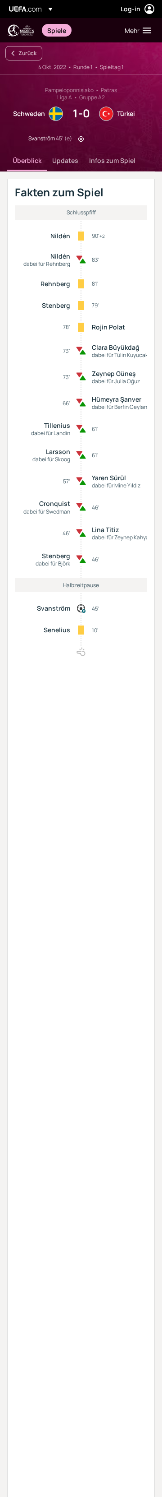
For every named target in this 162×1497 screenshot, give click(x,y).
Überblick (27, 160)
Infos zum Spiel (112, 160)
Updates (65, 160)
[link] (56, 30)
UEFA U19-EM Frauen (20, 30)
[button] (136, 30)
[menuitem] (78, 30)
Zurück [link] (27, 53)
